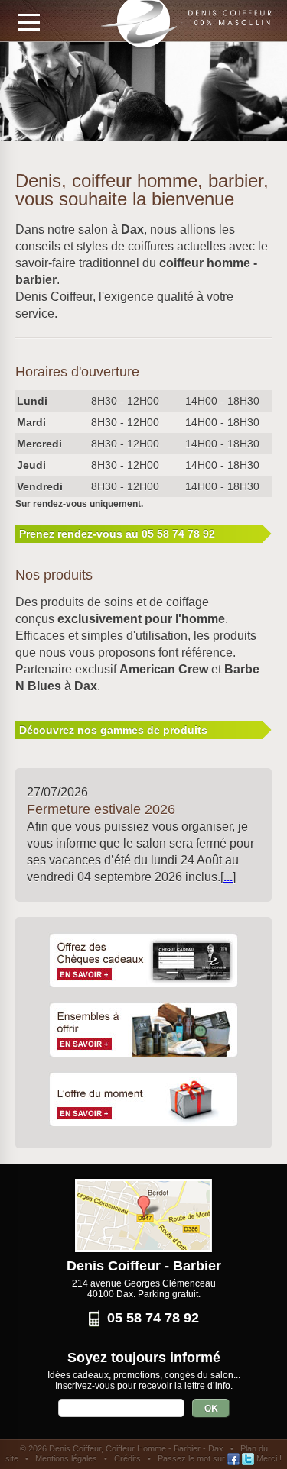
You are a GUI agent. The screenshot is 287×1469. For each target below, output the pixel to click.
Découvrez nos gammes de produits (113, 730)
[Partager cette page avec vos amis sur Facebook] (233, 1458)
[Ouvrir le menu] (29, 22)
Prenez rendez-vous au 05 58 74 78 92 (117, 534)
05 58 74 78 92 (153, 1317)
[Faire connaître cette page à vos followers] (248, 1458)
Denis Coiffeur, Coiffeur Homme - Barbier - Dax (136, 1448)
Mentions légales (66, 1458)
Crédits (127, 1458)
